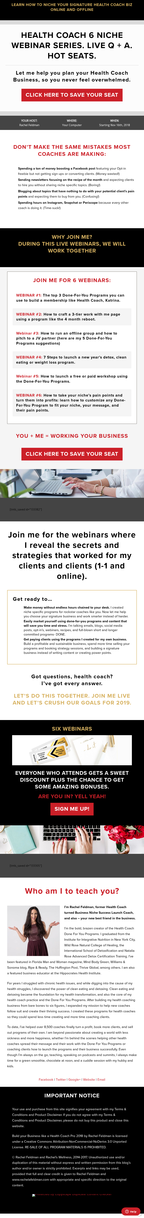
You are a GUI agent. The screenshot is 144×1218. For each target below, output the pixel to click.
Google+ (74, 1080)
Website (89, 1080)
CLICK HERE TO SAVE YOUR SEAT (72, 95)
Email (101, 1080)
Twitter (61, 1080)
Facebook (46, 1080)
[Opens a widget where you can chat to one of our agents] (130, 1211)
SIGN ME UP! (72, 809)
